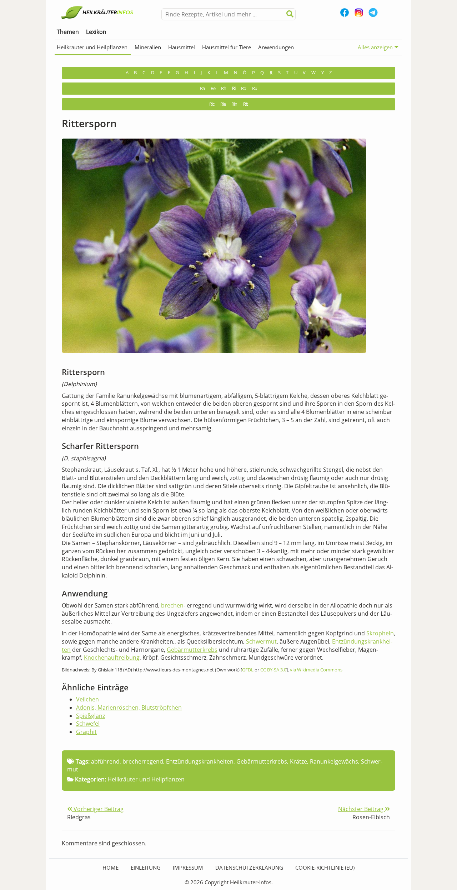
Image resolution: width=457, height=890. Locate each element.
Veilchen (87, 699)
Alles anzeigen (376, 47)
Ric (211, 104)
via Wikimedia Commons (316, 669)
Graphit (86, 732)
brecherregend (142, 761)
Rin (234, 104)
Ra (202, 88)
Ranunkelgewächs (334, 761)
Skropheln (380, 633)
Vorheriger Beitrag (98, 809)
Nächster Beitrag (361, 809)
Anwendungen (276, 47)
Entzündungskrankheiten (199, 761)
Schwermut (261, 641)
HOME (110, 867)
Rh (223, 88)
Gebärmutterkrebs (192, 650)
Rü (254, 88)
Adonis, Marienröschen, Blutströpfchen (129, 707)
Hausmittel (181, 47)
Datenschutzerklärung (249, 867)
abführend (105, 761)
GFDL (247, 669)
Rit (245, 104)
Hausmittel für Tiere (226, 47)
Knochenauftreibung (112, 657)
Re (213, 88)
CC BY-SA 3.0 (273, 669)
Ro (243, 88)
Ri (233, 88)
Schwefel (88, 724)
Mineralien (148, 47)
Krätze (298, 761)
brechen (172, 605)
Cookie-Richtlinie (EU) (325, 867)
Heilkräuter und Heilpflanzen (92, 47)
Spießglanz (90, 716)
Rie (223, 104)
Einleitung (146, 867)
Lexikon (96, 32)
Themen (68, 32)
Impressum (188, 867)
